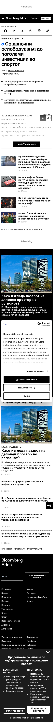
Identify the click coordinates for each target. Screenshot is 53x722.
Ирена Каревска (16, 71)
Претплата (46, 18)
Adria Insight (7, 629)
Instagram (31, 645)
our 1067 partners (20, 338)
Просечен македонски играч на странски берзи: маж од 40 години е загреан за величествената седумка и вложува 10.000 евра (34, 162)
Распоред (31, 593)
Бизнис (4, 593)
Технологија (7, 609)
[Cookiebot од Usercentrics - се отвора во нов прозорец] (38, 324)
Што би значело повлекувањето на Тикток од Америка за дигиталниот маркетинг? (26, 499)
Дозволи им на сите (26, 379)
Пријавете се (36, 718)
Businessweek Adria (10, 621)
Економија (6, 589)
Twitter (30, 649)
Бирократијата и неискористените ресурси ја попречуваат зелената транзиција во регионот (21, 517)
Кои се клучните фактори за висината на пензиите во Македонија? (34, 201)
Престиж (5, 605)
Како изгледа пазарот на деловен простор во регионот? (23, 300)
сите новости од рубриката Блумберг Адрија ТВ (21, 549)
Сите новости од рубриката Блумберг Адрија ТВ (21, 229)
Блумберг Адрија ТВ (21, 402)
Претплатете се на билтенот (37, 576)
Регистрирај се (14, 711)
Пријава (35, 18)
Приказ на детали (35, 371)
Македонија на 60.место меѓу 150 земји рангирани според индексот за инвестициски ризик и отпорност (33, 182)
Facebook (31, 641)
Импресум (6, 641)
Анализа (5, 625)
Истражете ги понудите (38, 709)
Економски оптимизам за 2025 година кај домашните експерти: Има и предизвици (25, 535)
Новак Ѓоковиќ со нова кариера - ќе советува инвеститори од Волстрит (33, 216)
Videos (30, 589)
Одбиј (26, 396)
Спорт (4, 617)
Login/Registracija (26, 144)
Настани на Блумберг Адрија (37, 599)
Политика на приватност (13, 645)
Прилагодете (25, 387)
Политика (6, 597)
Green (4, 613)
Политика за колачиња (12, 649)
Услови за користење (12, 637)
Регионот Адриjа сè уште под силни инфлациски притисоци (22, 483)
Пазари (5, 601)
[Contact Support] (49, 505)
